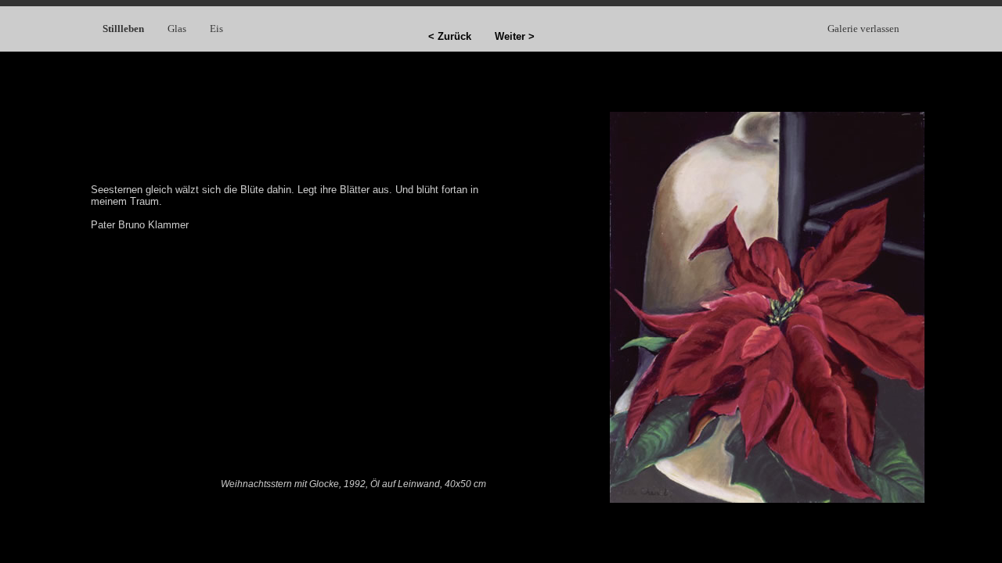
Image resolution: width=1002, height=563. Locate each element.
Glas (177, 28)
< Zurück (449, 36)
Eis (216, 28)
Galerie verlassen (863, 28)
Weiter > (515, 36)
